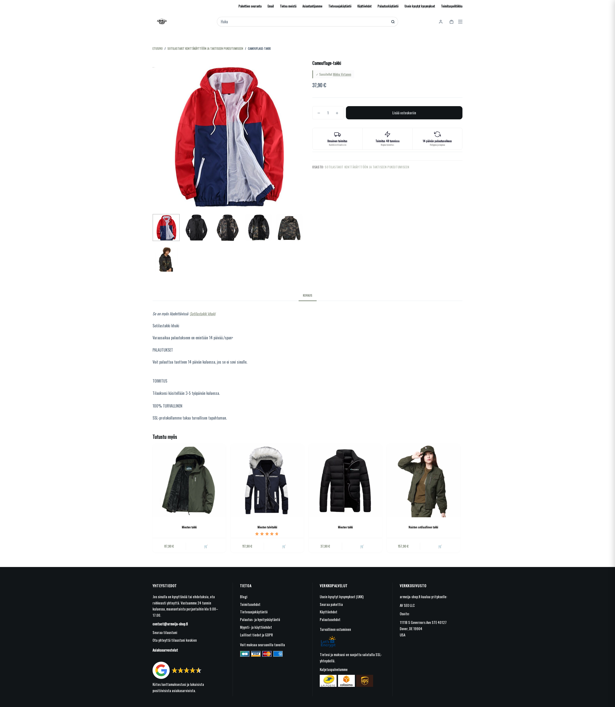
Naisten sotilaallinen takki (423, 527)
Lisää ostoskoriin (404, 112)
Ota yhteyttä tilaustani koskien (175, 640)
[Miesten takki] (189, 480)
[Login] (441, 22)
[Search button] (392, 21)
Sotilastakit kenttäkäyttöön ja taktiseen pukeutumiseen (367, 167)
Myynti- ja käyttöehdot (256, 627)
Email (271, 6)
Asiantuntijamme (312, 6)
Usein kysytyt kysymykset (420, 6)
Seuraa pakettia (331, 604)
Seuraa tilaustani (165, 632)
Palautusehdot (330, 619)
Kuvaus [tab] (307, 295)
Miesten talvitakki (267, 527)
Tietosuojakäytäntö (339, 6)
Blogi (243, 596)
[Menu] (460, 21)
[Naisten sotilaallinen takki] (423, 480)
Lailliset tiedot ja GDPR (256, 634)
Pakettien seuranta (250, 6)
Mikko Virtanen (342, 74)
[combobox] (304, 21)
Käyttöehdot (364, 6)
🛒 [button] (284, 546)
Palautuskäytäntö (388, 6)
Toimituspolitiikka (451, 6)
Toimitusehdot (250, 604)
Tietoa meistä (288, 6)
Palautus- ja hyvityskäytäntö (260, 619)
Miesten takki (189, 527)
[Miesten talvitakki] (267, 480)
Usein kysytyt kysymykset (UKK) (341, 596)
